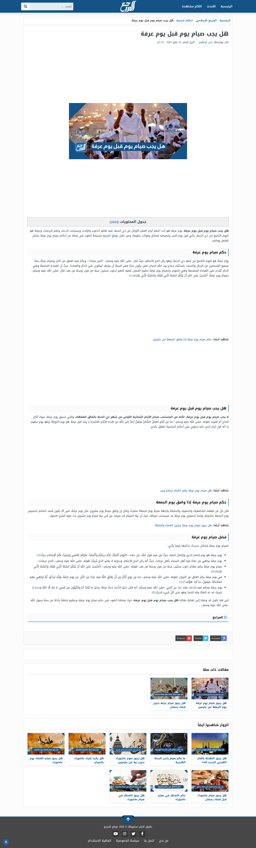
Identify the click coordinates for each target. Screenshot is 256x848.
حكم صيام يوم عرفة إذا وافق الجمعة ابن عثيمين (182, 339)
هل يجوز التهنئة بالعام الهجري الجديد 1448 (212, 760)
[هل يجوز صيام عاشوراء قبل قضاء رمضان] (210, 781)
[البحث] (25, 6)
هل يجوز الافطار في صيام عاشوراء (131, 797)
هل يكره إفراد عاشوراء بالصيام (89, 760)
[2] (90, 421)
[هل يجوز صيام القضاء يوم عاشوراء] (46, 744)
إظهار (114, 222)
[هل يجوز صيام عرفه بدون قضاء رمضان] (168, 688)
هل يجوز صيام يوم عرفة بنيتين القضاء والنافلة (183, 525)
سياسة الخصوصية (127, 841)
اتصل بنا (149, 841)
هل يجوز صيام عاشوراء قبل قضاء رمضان (212, 797)
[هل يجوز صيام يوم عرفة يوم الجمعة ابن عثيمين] (210, 688)
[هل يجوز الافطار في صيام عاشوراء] (128, 781)
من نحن (163, 841)
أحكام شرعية (184, 20)
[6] (153, 592)
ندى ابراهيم (206, 42)
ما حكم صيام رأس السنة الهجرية (170, 760)
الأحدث (211, 6)
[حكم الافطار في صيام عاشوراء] (168, 781)
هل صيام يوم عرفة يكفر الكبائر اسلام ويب (186, 490)
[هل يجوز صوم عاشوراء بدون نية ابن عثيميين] (128, 744)
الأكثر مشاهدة (192, 6)
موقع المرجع (110, 235)
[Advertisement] (128, 75)
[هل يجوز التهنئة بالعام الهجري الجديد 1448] (210, 744)
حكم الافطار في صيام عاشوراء (172, 797)
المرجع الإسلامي (206, 20)
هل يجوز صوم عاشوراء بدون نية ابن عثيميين (130, 760)
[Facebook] (142, 834)
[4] (212, 571)
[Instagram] (125, 834)
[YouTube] (116, 834)
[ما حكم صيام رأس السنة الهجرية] (168, 744)
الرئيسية (226, 6)
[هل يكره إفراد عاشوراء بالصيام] (87, 744)
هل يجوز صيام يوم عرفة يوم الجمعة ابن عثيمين (211, 705)
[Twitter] (133, 834)
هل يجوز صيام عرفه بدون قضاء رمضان (169, 705)
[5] (181, 581)
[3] (38, 555)
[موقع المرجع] (128, 6)
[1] (130, 275)
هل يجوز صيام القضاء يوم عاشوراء (46, 760)
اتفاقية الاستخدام (99, 841)
